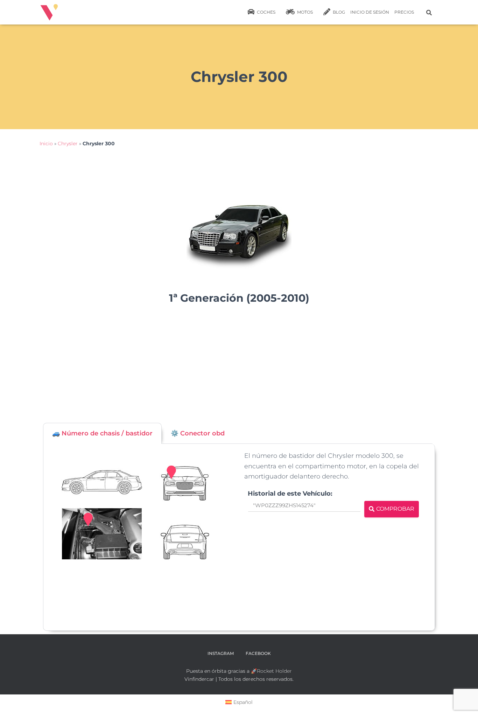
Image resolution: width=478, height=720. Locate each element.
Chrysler (68, 143)
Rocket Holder (274, 671)
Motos (304, 12)
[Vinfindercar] (49, 12)
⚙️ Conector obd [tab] (198, 433)
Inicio (46, 143)
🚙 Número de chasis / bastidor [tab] (102, 433)
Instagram (221, 653)
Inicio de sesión (369, 12)
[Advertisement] (239, 367)
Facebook (258, 653)
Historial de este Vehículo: (290, 493)
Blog (338, 12)
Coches (265, 12)
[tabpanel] (239, 537)
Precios (404, 12)
